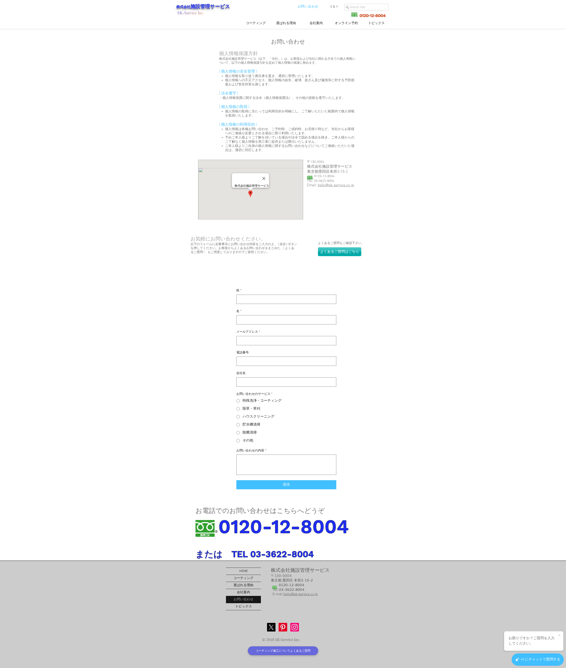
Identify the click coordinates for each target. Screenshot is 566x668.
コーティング (243, 578)
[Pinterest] (283, 627)
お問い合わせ (243, 599)
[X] (271, 627)
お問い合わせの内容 (251, 451)
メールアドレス (248, 332)
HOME (243, 571)
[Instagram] (294, 627)
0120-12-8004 (372, 16)
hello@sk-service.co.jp (336, 185)
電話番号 (242, 353)
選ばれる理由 (243, 585)
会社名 (241, 373)
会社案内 (243, 592)
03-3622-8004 (291, 589)
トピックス (243, 606)
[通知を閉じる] (559, 635)
